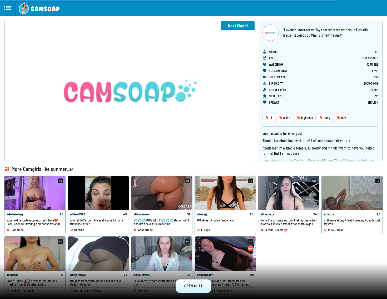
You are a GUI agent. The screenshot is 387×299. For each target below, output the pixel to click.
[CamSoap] (39, 8)
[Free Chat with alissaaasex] (161, 193)
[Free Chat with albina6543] (98, 193)
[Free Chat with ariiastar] (34, 254)
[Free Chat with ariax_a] (352, 193)
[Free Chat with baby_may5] (98, 254)
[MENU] (8, 8)
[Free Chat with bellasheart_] (225, 254)
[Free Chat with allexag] (225, 193)
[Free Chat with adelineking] (34, 193)
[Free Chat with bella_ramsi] (161, 254)
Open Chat (193, 286)
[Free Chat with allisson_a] (288, 193)
